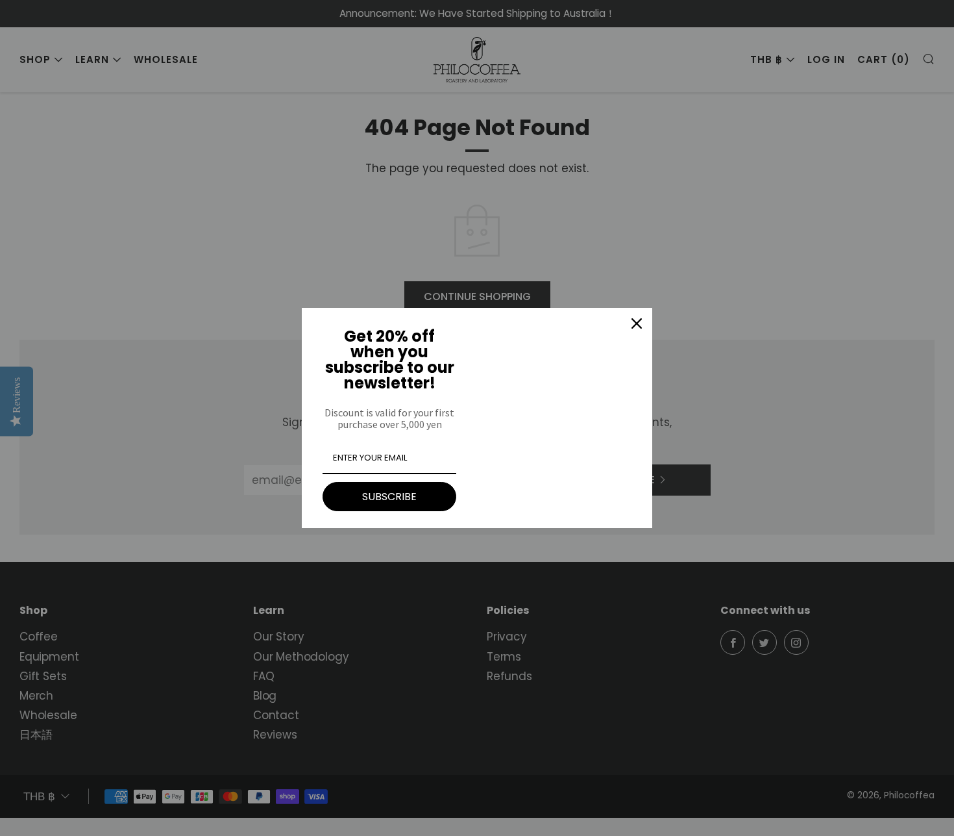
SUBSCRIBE (389, 496)
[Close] (636, 323)
